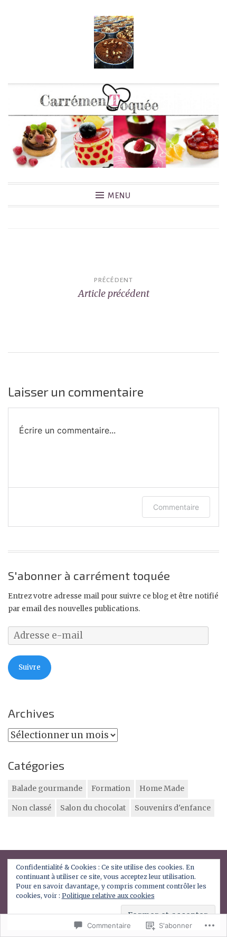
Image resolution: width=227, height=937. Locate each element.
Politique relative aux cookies (108, 896)
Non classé (31, 808)
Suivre (29, 667)
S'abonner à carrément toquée (89, 575)
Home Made (161, 788)
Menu (119, 195)
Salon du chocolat (93, 808)
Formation (110, 788)
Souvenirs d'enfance (173, 808)
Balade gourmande (47, 788)
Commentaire (176, 507)
